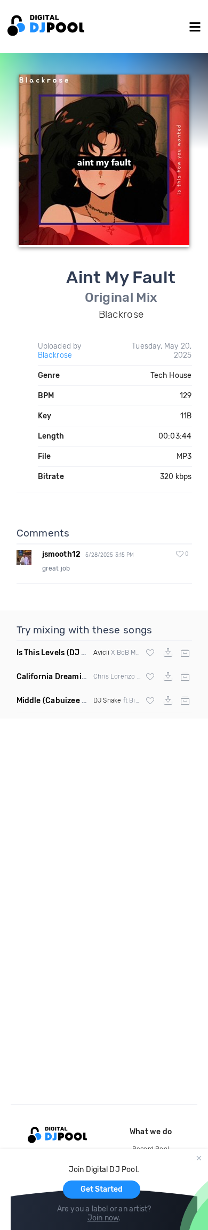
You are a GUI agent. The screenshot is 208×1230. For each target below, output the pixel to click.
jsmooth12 (61, 554)
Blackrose (55, 355)
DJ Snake (107, 700)
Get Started (102, 1189)
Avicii (101, 652)
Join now (103, 1218)
